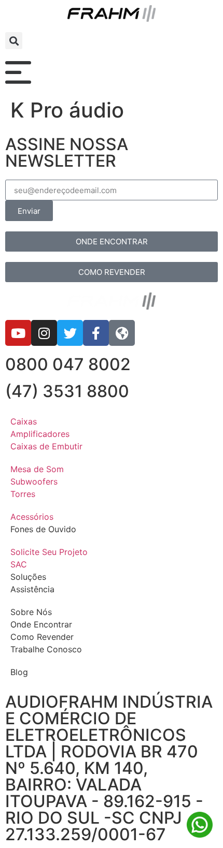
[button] (13, 40)
